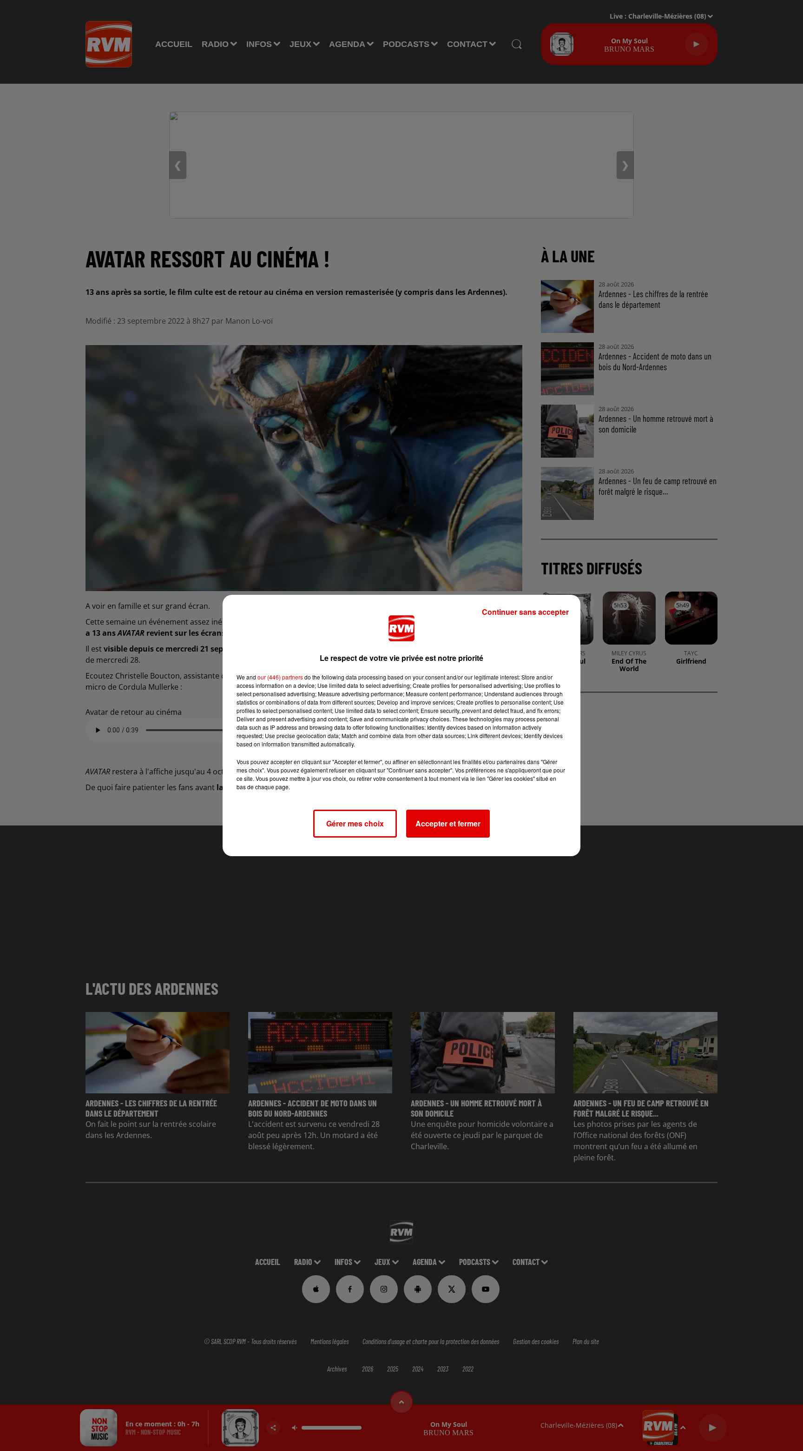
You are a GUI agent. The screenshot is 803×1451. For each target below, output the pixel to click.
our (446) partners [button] (280, 677)
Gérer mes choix (355, 823)
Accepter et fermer (447, 823)
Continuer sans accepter (525, 611)
